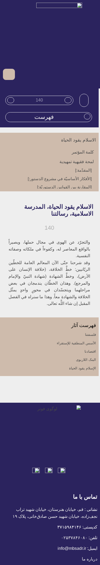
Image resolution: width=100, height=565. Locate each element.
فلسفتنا (90, 335)
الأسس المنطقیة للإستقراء (76, 343)
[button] (93, 74)
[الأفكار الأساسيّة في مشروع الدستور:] (60, 178)
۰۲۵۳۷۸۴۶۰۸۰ (74, 537)
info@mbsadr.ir (72, 548)
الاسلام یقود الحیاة (78, 140)
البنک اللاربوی (86, 360)
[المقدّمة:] (83, 170)
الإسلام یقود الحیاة (82, 368)
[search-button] (20, 74)
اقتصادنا (90, 351)
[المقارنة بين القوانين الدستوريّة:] (64, 187)
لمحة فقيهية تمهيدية (76, 161)
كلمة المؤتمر (83, 152)
